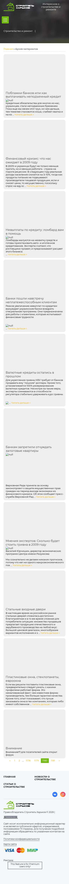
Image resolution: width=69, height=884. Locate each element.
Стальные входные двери (26, 609)
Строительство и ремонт (18, 31)
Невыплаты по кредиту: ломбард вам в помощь (35, 231)
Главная (8, 48)
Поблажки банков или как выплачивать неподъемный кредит (33, 94)
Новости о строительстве (45, 778)
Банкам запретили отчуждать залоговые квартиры (29, 448)
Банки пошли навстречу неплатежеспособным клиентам (31, 300)
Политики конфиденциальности (22, 839)
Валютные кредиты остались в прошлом (30, 374)
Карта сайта (10, 844)
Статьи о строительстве (14, 785)
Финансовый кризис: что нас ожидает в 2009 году (28, 160)
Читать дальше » (24, 114)
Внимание (14, 748)
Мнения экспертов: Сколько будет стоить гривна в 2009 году (33, 542)
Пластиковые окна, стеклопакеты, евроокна (32, 678)
